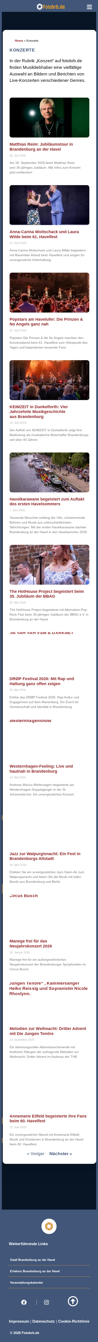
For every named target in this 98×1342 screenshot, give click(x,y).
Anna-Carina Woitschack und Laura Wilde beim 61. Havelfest (44, 234)
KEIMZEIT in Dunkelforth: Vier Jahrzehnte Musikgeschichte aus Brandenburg (39, 412)
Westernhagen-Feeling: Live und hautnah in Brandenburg (41, 769)
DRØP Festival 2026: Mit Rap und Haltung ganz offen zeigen (42, 681)
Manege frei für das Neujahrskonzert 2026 (31, 944)
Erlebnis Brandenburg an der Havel (35, 1271)
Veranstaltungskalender (26, 1282)
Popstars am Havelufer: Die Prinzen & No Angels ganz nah (46, 322)
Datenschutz (43, 1321)
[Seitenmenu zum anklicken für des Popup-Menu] (89, 7)
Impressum (19, 1321)
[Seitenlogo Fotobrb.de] (50, 6)
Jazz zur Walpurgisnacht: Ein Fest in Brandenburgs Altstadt (45, 856)
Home (19, 40)
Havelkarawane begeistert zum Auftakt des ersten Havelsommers (47, 501)
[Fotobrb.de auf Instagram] (47, 1302)
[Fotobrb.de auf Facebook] (25, 1302)
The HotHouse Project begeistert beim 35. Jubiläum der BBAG (47, 594)
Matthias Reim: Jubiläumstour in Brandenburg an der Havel (41, 147)
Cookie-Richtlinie (73, 1321)
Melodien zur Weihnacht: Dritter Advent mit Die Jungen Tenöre (48, 1031)
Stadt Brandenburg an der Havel (32, 1260)
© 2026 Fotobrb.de (24, 1333)
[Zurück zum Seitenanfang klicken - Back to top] (73, 1301)
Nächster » (60, 1153)
